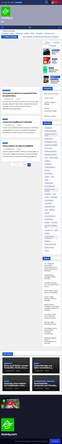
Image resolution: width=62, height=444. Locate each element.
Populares (56, 42)
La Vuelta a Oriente (50, 314)
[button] (56, 27)
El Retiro (12, 33)
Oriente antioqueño (50, 216)
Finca (52, 176)
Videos (47, 250)
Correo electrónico (50, 167)
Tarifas (56, 230)
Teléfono (47, 233)
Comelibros (47, 283)
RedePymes (48, 338)
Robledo (47, 222)
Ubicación (47, 241)
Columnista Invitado (50, 111)
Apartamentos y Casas (55, 77)
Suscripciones (48, 230)
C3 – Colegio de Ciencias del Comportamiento (49, 265)
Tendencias (52, 46)
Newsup (37, 441)
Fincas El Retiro (19, 33)
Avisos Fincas (48, 148)
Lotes (46, 210)
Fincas (46, 180)
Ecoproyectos (48, 173)
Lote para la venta (50, 206)
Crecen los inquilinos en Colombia (17, 122)
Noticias (54, 59)
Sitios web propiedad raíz (50, 226)
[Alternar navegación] (30, 27)
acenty (18, 99)
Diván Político (48, 291)
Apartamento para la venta (50, 134)
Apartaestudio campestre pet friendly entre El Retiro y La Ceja (45, 385)
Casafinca (26, 33)
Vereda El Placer (49, 247)
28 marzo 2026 (9, 370)
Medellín (32, 33)
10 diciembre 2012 (9, 149)
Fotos (54, 194)
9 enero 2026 (39, 370)
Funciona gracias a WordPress (23, 441)
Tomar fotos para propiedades (49, 237)
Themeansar (44, 441)
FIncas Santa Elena (50, 186)
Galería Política (49, 305)
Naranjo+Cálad (49, 322)
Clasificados (48, 164)
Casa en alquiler (53, 157)
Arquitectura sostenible (51, 145)
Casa (46, 157)
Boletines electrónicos (51, 154)
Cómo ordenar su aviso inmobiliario (18, 146)
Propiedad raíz (5, 33)
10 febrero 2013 (9, 99)
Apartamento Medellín (50, 131)
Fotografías (48, 194)
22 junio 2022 (39, 388)
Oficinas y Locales (50, 116)
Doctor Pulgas (48, 297)
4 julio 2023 (9, 388)
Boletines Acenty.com (50, 151)
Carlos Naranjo (49, 275)
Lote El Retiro (48, 203)
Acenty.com (9, 434)
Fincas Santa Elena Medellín (50, 190)
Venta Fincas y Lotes (49, 33)
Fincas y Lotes (55, 50)
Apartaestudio (39, 33)
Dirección (47, 170)
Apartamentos (48, 138)
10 (25, 165)
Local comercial (49, 200)
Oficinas (47, 213)
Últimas (47, 42)
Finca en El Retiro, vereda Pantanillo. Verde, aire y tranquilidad (16, 367)
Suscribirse (55, 441)
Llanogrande (54, 197)
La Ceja (47, 197)
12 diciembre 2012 (9, 125)
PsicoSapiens (48, 328)
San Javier (54, 222)
